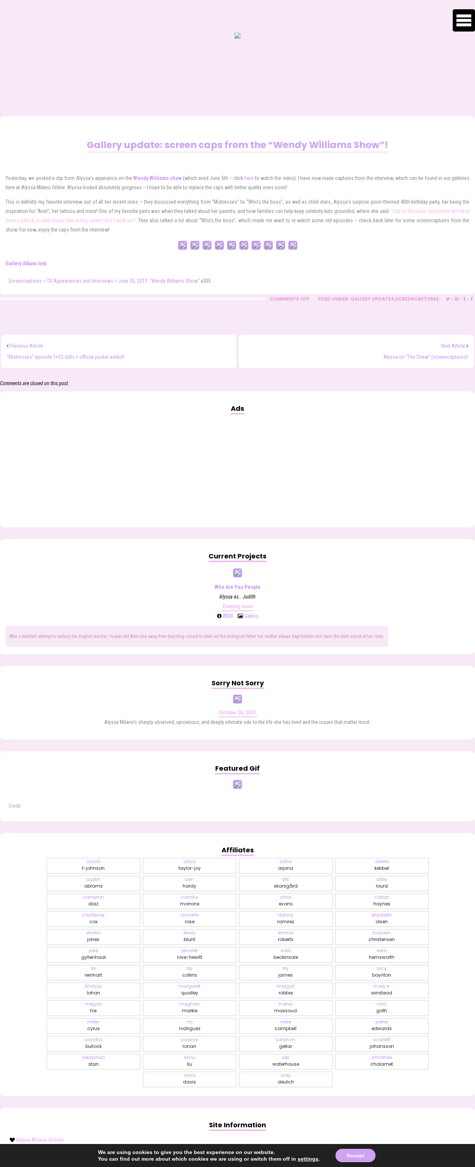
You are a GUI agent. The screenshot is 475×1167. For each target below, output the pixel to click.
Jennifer (189, 953)
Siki (285, 1060)
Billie (382, 882)
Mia (381, 1007)
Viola (189, 1078)
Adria (285, 864)
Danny (285, 918)
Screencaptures (417, 299)
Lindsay (93, 989)
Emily (189, 936)
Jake (93, 953)
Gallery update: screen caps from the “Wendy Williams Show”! (237, 144)
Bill (286, 882)
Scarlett (382, 1042)
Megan (93, 1007)
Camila (189, 900)
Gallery (250, 616)
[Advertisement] (237, 465)
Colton (381, 900)
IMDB (227, 616)
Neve (286, 1025)
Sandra (93, 1042)
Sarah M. (285, 1042)
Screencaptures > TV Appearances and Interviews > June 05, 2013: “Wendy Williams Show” (104, 281)
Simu (189, 1060)
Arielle (381, 864)
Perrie (381, 1025)
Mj (189, 1025)
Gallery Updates (372, 299)
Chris (286, 900)
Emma (286, 936)
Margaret (189, 989)
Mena (285, 1007)
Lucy (381, 971)
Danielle (189, 918)
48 (264, 122)
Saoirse (189, 1042)
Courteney (93, 918)
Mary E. (381, 989)
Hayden (381, 936)
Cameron (93, 900)
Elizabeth (381, 918)
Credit (15, 806)
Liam (381, 953)
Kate (285, 953)
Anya (189, 864)
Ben (189, 882)
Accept (355, 1155)
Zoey (286, 1078)
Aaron (93, 864)
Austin (93, 882)
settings (308, 1159)
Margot (285, 989)
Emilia (93, 936)
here (249, 178)
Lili (93, 971)
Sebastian (93, 1060)
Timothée (381, 1060)
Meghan (190, 1007)
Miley (93, 1025)
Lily (189, 971)
